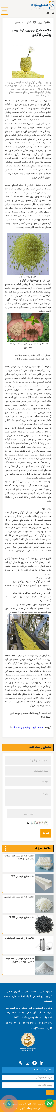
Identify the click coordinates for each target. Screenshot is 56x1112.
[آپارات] (20, 1063)
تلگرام (29, 22)
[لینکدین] (41, 1063)
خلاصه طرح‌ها (43, 848)
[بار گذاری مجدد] (28, 823)
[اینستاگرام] (27, 1063)
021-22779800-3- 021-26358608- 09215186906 (27, 1023)
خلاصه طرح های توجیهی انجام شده (27, 727)
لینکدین (17, 22)
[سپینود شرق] (42, 5)
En (47, 13)
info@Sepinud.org (40, 1028)
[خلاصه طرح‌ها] (5, 849)
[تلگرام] (34, 1063)
